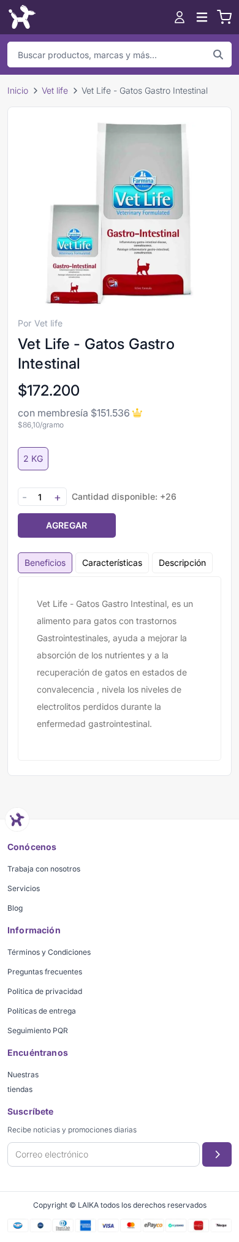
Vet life (55, 90)
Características (112, 562)
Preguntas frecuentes (44, 971)
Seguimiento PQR (37, 1030)
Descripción (182, 562)
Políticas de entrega (41, 1010)
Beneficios (45, 562)
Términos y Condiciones (49, 952)
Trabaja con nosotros (43, 868)
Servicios (23, 888)
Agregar (66, 525)
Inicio (17, 90)
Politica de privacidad (44, 991)
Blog (15, 908)
